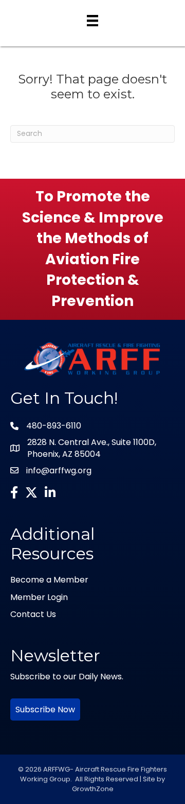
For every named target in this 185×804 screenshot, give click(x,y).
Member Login (39, 597)
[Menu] (92, 20)
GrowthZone (93, 789)
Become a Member (49, 580)
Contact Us (33, 614)
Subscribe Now (45, 709)
